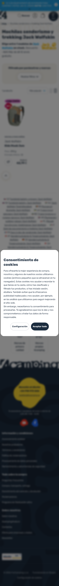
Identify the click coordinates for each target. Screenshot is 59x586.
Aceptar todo (40, 326)
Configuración (19, 326)
